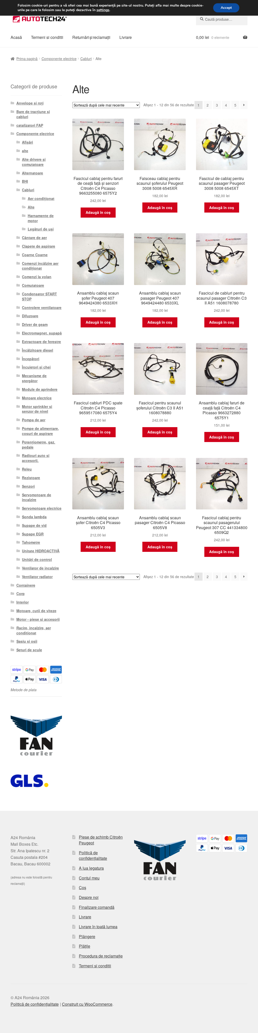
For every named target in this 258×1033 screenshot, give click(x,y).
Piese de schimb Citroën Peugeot (101, 840)
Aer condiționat (41, 198)
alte (25, 150)
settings (102, 10)
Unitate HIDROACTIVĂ (40, 550)
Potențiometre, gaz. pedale (38, 445)
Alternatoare (32, 172)
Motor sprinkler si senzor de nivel (37, 409)
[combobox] (221, 19)
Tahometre (31, 542)
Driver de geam (35, 324)
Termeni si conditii (47, 37)
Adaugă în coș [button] (98, 212)
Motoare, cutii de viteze (36, 610)
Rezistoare (31, 477)
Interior (22, 602)
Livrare (125, 37)
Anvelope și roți (30, 103)
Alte (31, 207)
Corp (20, 593)
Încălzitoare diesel (37, 350)
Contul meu (89, 878)
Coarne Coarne (35, 254)
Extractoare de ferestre (41, 341)
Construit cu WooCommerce (87, 1004)
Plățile (84, 946)
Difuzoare (30, 315)
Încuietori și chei (36, 367)
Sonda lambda (34, 516)
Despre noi (89, 897)
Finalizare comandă (96, 907)
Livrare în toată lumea (98, 926)
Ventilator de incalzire (40, 568)
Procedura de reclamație (101, 956)
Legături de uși (41, 228)
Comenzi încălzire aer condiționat (40, 266)
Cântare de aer (34, 237)
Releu (27, 469)
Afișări (27, 142)
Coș (82, 887)
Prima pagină (27, 58)
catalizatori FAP (29, 125)
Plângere (87, 936)
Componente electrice (59, 58)
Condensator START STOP (39, 296)
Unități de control (37, 559)
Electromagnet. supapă (42, 332)
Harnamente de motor (41, 218)
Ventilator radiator (37, 576)
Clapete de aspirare (38, 246)
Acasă (16, 37)
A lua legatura (91, 868)
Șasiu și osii (26, 641)
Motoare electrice (37, 397)
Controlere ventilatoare (41, 307)
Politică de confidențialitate (93, 855)
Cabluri (86, 58)
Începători (30, 358)
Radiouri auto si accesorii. (35, 458)
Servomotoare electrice (41, 508)
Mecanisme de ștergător (34, 378)
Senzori (28, 486)
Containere (25, 585)
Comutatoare (33, 285)
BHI (25, 181)
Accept (226, 7)
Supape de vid (34, 525)
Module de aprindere (39, 389)
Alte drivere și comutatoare (34, 162)
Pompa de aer (33, 419)
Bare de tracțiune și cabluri (33, 114)
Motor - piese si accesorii (38, 619)
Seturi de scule (29, 649)
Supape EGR (33, 533)
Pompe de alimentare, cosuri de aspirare (40, 431)
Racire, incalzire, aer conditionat (33, 630)
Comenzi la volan (36, 276)
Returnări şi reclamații (91, 37)
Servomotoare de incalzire (36, 497)
